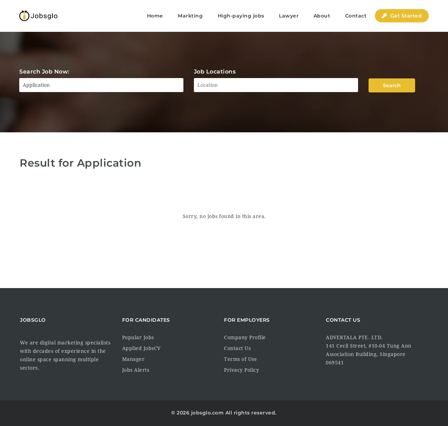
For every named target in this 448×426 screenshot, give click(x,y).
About (322, 16)
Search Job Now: (44, 71)
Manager (133, 359)
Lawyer (289, 16)
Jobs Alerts (135, 370)
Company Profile (245, 337)
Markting (190, 16)
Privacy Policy (241, 370)
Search (392, 85)
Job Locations (215, 71)
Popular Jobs (138, 337)
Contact (356, 16)
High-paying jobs (241, 16)
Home (155, 16)
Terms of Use (240, 359)
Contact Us (237, 348)
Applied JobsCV (141, 348)
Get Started (405, 16)
